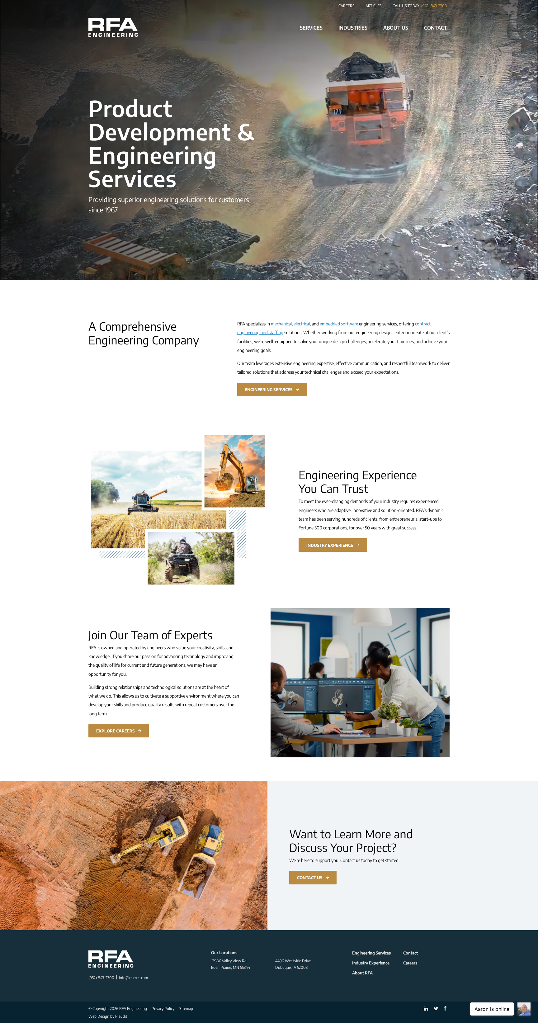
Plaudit (121, 1016)
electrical (302, 323)
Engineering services (269, 389)
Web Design (98, 1016)
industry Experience (329, 545)
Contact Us (310, 877)
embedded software (339, 323)
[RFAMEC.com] (113, 27)
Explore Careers (115, 730)
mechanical (281, 323)
